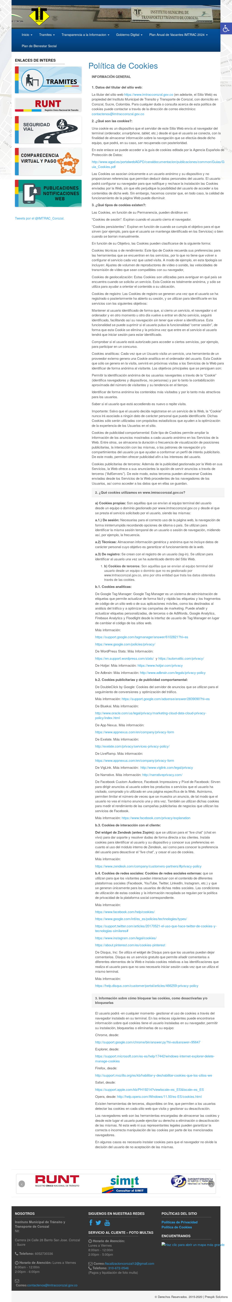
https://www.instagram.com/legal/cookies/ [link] (126, 937)
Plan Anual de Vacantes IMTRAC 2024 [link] (177, 34)
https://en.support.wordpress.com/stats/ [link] (124, 658)
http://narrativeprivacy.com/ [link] (162, 774)
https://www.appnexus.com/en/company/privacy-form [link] (134, 731)
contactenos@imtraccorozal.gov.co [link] (118, 113)
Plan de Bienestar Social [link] (39, 46)
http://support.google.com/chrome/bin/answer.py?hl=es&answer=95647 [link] (147, 1042)
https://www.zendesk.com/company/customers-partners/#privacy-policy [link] (148, 866)
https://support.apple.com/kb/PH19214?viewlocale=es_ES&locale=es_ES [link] (149, 1089)
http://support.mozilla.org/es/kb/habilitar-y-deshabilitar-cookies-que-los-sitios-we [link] (153, 1075)
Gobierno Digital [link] (128, 34)
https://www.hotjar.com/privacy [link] (160, 665)
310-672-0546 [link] (118, 1268)
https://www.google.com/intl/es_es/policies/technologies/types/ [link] (141, 918)
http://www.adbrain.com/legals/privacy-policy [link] (173, 672)
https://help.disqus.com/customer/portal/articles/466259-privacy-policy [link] (146, 985)
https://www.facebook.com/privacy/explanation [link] (156, 817)
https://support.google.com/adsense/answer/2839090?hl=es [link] (166, 698)
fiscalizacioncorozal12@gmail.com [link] (129, 1263)
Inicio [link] (26, 34)
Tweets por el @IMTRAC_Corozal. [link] (39, 218)
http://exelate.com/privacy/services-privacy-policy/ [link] (132, 746)
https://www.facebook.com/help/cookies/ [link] (125, 911)
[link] (226, 28)
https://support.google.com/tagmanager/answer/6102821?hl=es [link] (141, 636)
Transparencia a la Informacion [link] (84, 34)
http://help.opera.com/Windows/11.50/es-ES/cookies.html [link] (159, 1096)
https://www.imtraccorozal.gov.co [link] (148, 94)
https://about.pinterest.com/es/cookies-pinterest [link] (130, 944)
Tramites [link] (46, 34)
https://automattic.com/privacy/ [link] (181, 658)
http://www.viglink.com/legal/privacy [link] (166, 767)
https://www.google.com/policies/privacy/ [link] (125, 644)
